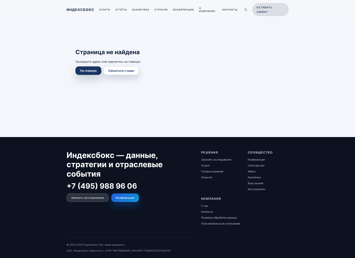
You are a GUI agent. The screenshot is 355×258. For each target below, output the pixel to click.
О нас (204, 205)
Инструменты (256, 189)
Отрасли (161, 9)
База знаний (255, 183)
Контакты (229, 9)
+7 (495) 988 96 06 (102, 185)
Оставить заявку (264, 9)
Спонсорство (256, 165)
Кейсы (252, 171)
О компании (207, 10)
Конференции (183, 9)
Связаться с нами (121, 70)
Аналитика (140, 9)
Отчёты (121, 9)
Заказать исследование (87, 197)
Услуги (104, 9)
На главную (88, 70)
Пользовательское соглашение (220, 223)
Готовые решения (212, 171)
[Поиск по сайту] (246, 10)
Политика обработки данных (219, 217)
